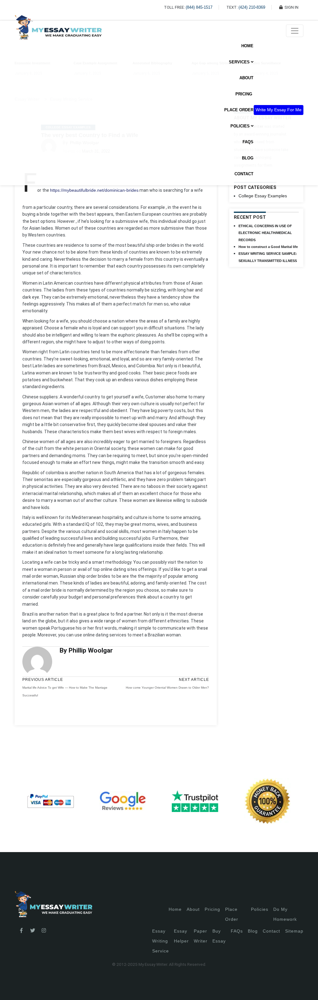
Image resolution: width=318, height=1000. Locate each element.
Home (247, 46)
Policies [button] (240, 126)
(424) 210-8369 (251, 7)
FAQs (248, 142)
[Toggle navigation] (294, 31)
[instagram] (43, 930)
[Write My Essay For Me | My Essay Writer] (58, 31)
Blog (247, 158)
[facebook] (21, 930)
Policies (259, 909)
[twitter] (32, 930)
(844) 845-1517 (199, 7)
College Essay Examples (262, 195)
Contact (243, 174)
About (246, 78)
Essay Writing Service (160, 941)
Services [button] (240, 62)
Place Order (238, 110)
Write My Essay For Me (279, 110)
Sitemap (294, 931)
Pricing (212, 909)
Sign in (9, 988)
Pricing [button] (244, 94)
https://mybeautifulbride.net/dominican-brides (94, 190)
